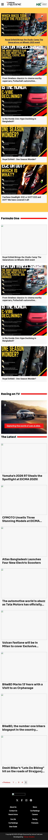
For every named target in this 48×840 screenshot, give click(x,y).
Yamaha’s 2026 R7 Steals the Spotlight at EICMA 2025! (22, 477)
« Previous (6, 782)
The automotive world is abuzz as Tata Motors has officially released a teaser (23, 604)
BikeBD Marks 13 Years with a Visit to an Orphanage (22, 686)
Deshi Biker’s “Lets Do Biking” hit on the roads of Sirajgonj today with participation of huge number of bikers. (23, 773)
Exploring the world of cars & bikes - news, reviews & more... (24, 426)
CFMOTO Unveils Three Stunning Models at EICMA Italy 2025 (21, 521)
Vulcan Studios (29, 837)
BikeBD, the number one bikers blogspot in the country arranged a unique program (23, 729)
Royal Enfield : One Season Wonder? (19, 159)
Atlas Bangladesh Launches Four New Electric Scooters (21, 561)
